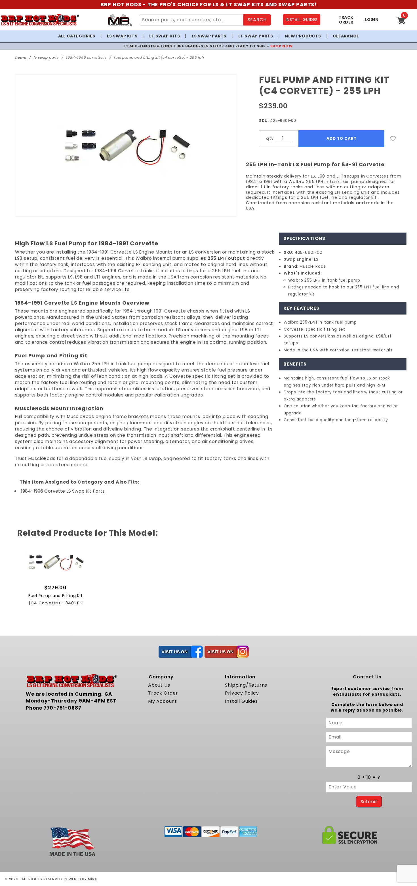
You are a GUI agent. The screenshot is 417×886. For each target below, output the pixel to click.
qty (269, 138)
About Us (159, 685)
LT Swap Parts (255, 36)
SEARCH (257, 19)
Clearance (346, 36)
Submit (369, 801)
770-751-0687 (62, 707)
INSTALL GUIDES (302, 19)
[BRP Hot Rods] (40, 19)
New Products (303, 36)
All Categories (76, 36)
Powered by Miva (80, 879)
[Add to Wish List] (393, 138)
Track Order (163, 693)
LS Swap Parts (209, 36)
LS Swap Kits (122, 36)
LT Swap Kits (164, 36)
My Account (162, 701)
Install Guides (241, 701)
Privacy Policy (242, 693)
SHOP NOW (281, 46)
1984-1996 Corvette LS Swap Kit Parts (63, 491)
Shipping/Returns (246, 685)
